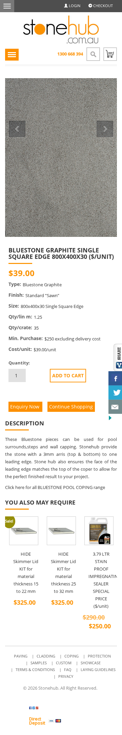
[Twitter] (46, 709)
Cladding (46, 656)
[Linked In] (96, 273)
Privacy (65, 676)
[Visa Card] (54, 721)
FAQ (68, 669)
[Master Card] (70, 721)
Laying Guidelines (98, 669)
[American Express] (86, 721)
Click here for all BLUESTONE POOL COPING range (55, 487)
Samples (38, 662)
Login (74, 5)
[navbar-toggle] (7, 6)
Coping (71, 656)
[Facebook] (87, 273)
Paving (20, 656)
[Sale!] (99, 530)
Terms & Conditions (35, 669)
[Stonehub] (61, 29)
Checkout (102, 5)
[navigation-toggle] (12, 55)
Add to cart (68, 375)
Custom (64, 662)
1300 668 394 (70, 54)
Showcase (91, 662)
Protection (99, 656)
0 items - (110, 54)
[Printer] (112, 273)
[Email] (104, 273)
